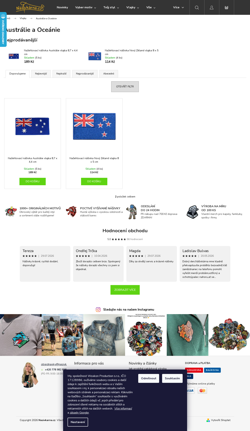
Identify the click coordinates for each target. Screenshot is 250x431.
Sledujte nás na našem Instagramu (128, 309)
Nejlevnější (41, 73)
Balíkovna (212, 370)
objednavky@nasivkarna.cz (58, 364)
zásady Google (79, 413)
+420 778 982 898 (55, 369)
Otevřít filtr (125, 86)
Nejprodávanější (85, 73)
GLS (189, 376)
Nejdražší (61, 73)
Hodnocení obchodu (125, 230)
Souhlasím (172, 378)
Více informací (123, 409)
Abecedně (108, 73)
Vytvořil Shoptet (220, 420)
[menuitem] (62, 7)
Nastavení (78, 422)
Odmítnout (148, 378)
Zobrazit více (125, 290)
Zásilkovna (194, 370)
